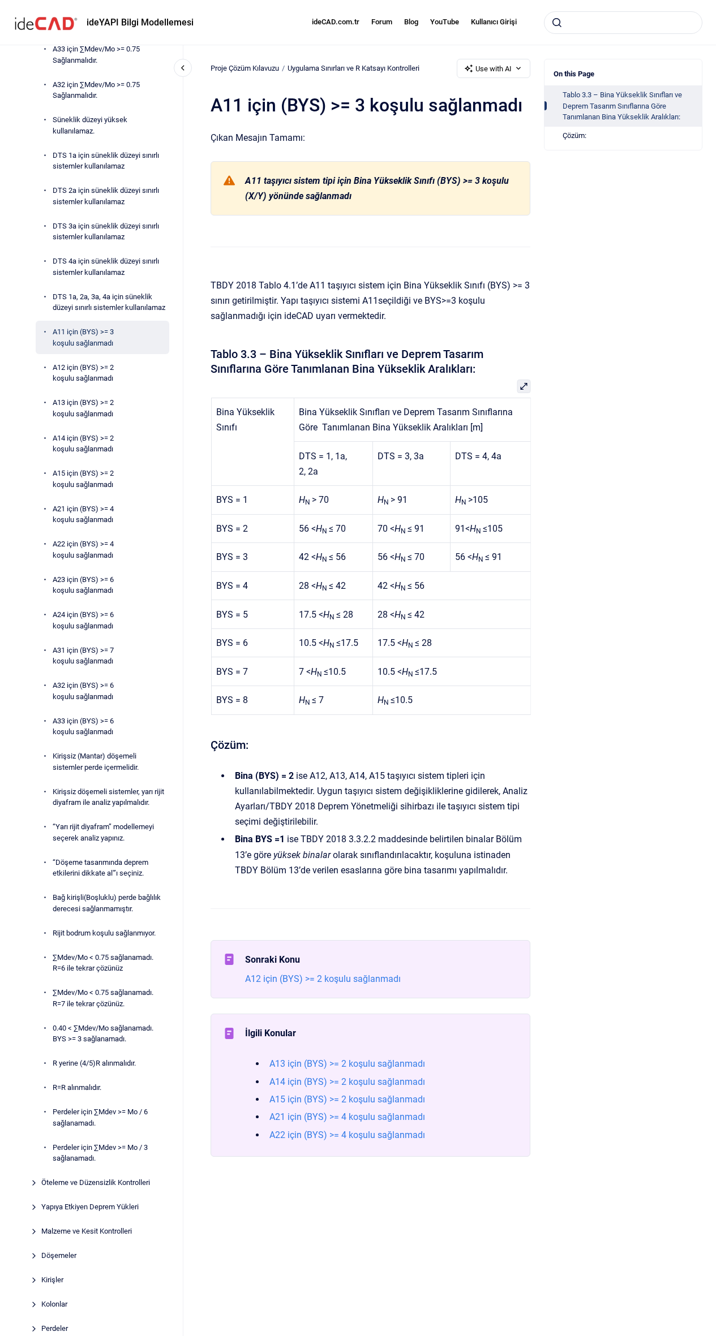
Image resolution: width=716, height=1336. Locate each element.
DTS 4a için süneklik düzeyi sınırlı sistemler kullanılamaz (106, 267)
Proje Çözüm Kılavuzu (245, 68)
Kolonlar (54, 1304)
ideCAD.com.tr (335, 22)
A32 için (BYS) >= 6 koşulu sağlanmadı (83, 691)
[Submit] (557, 23)
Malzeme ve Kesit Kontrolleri (86, 1231)
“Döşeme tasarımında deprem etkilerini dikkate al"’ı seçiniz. (100, 868)
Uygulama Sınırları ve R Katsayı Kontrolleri (353, 68)
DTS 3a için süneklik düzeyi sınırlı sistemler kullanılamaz (106, 232)
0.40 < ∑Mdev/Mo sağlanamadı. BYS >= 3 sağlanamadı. (103, 1034)
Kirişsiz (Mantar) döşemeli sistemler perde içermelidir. (96, 762)
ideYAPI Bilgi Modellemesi (140, 22)
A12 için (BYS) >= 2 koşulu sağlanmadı (83, 373)
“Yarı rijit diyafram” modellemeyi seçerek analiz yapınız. (103, 832)
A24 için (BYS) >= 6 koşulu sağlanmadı (83, 620)
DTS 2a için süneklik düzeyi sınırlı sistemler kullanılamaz (106, 196)
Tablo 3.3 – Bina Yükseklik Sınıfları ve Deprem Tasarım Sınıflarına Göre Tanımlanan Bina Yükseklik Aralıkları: (622, 105)
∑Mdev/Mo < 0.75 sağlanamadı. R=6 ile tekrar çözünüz (103, 963)
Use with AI (493, 68)
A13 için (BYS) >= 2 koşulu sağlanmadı (83, 408)
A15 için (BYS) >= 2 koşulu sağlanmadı (83, 479)
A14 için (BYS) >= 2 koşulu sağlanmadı (83, 444)
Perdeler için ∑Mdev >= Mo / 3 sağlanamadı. (100, 1153)
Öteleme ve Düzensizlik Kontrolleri (95, 1182)
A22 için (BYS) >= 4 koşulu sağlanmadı (83, 549)
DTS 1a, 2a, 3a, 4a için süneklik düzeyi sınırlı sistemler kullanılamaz (109, 302)
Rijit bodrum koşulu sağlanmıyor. (104, 933)
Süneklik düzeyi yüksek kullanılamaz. (90, 125)
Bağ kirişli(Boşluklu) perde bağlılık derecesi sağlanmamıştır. (107, 903)
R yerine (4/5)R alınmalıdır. (94, 1063)
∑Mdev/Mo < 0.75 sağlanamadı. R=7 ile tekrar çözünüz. (103, 998)
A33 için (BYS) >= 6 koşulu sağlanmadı (83, 726)
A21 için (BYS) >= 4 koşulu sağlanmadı (83, 514)
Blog (411, 22)
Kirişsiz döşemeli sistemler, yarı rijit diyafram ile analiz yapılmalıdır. (108, 797)
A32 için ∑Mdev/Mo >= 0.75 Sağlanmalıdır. (96, 90)
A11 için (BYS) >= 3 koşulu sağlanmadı (83, 337)
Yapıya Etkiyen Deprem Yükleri (90, 1207)
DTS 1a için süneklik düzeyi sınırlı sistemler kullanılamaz (106, 161)
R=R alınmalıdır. (77, 1087)
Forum (381, 22)
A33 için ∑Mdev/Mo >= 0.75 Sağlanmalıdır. (96, 54)
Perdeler (54, 1328)
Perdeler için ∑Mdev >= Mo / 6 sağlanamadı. (100, 1117)
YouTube (444, 22)
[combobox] (623, 22)
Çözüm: (574, 135)
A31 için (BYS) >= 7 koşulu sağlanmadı (83, 656)
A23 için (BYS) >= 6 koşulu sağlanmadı (83, 585)
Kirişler (52, 1279)
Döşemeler (58, 1255)
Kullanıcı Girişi (494, 22)
